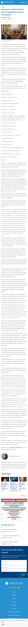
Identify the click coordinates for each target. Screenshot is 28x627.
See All (23, 495)
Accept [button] (3, 624)
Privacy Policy (19, 620)
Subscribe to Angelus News (16, 447)
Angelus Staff (3, 488)
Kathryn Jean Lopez (5, 17)
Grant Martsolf (13, 489)
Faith (2, 7)
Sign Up (24, 574)
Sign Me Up (4, 572)
